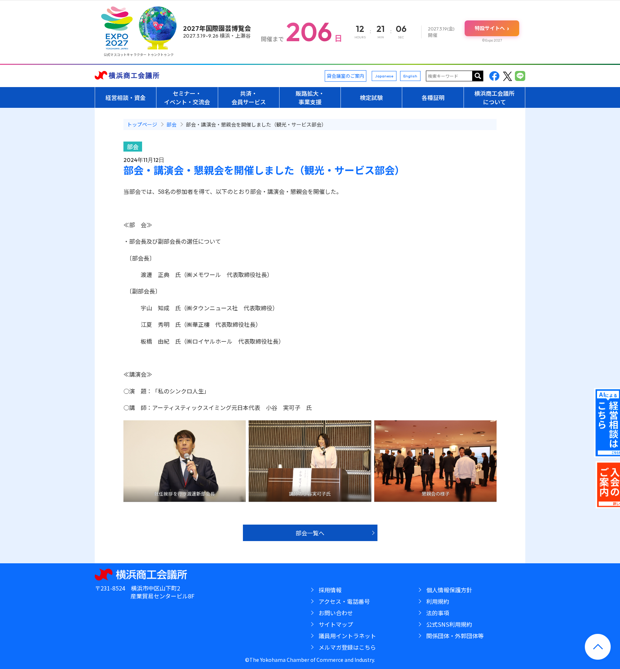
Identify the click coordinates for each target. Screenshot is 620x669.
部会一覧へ (310, 533)
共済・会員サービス (248, 97)
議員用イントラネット (347, 635)
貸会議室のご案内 (345, 75)
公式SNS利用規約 (449, 624)
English (410, 75)
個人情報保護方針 (449, 590)
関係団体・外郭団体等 (455, 635)
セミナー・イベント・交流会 (187, 97)
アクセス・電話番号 (344, 601)
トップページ (142, 124)
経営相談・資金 (125, 97)
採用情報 (330, 590)
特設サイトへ (492, 28)
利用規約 (437, 601)
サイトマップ (336, 624)
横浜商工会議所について (494, 97)
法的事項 (437, 612)
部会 (132, 146)
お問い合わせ (336, 612)
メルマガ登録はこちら (347, 647)
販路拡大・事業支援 (310, 97)
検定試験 (371, 97)
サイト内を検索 (478, 76)
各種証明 (433, 97)
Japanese (384, 75)
